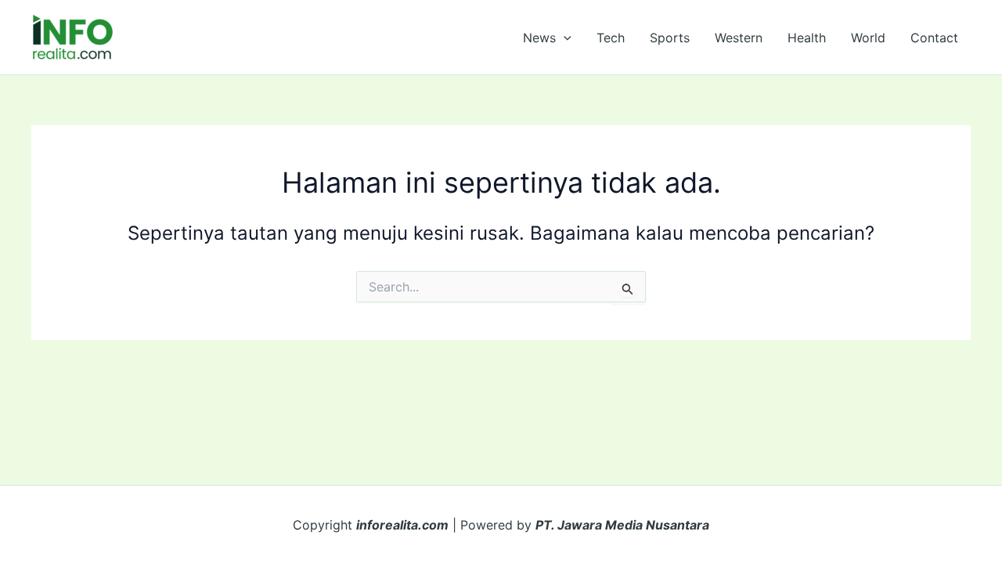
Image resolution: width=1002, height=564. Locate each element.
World (868, 37)
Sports (670, 37)
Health (807, 37)
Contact (934, 37)
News (539, 37)
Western (738, 37)
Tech (611, 37)
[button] (563, 37)
